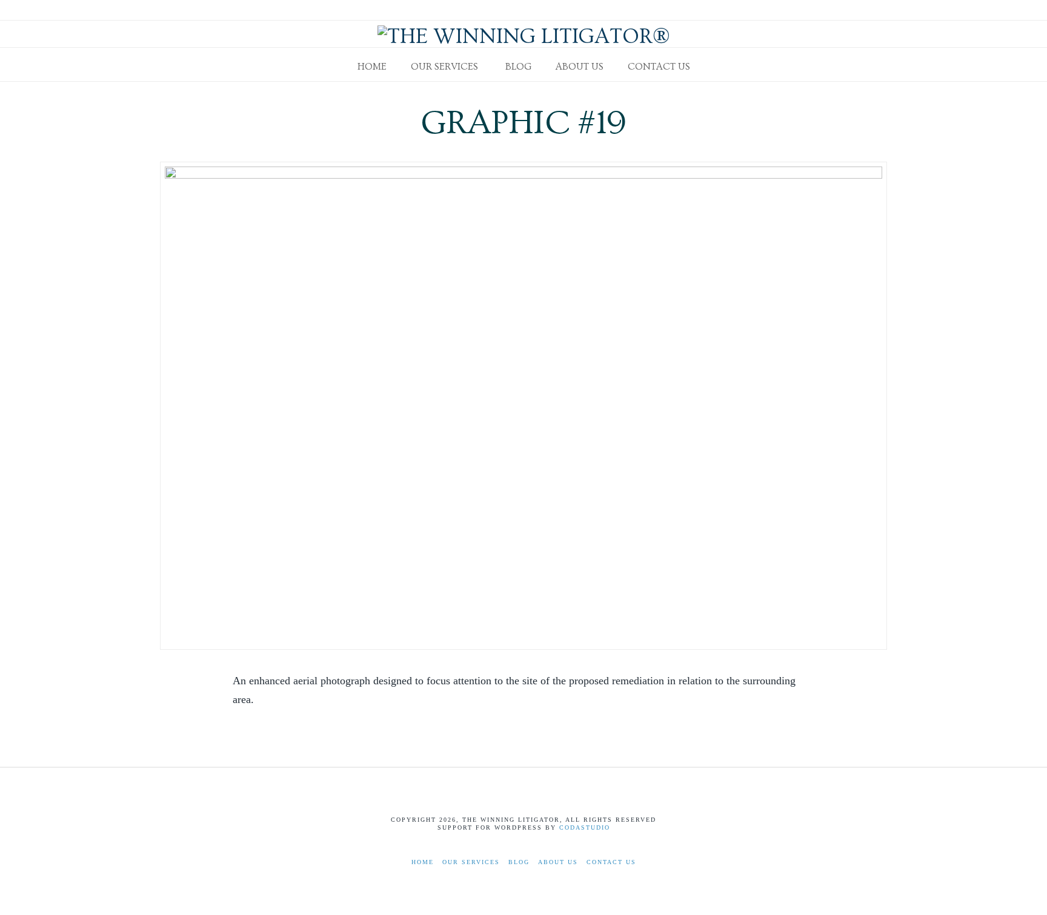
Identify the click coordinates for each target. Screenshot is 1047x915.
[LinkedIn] (879, 9)
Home (422, 862)
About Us (558, 862)
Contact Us (611, 862)
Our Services (471, 862)
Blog (519, 862)
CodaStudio (584, 827)
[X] (865, 9)
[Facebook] (850, 9)
